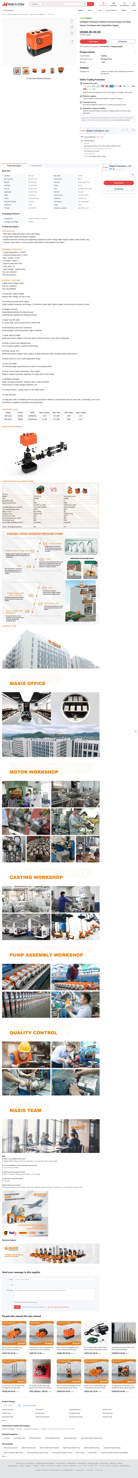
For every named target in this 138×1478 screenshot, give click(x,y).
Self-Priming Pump (35, 1438)
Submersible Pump (75, 1409)
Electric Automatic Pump (92, 1448)
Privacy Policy (99, 1470)
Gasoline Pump (107, 1417)
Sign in (134, 5)
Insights (120, 1463)
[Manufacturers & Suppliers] (13, 4)
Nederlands (73, 1466)
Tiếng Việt (115, 1466)
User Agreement (80, 1470)
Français (42, 1466)
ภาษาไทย (102, 1466)
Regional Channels (93, 1463)
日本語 (91, 1466)
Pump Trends (92, 1453)
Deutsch (65, 1466)
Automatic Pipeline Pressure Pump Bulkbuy (114, 1453)
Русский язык (51, 1466)
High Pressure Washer (42, 1417)
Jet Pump (7, 1438)
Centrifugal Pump (19, 1438)
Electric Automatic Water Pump (13, 1453)
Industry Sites (82, 1463)
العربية (79, 1466)
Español (28, 1466)
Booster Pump (40, 1413)
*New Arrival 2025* (8, 1409)
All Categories (9, 10)
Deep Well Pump (108, 1413)
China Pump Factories (10, 1448)
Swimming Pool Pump (76, 1417)
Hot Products (19, 1463)
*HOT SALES (39, 1409)
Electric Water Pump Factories (49, 1448)
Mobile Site (113, 1463)
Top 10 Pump (80, 1453)
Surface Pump (107, 1409)
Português (35, 1466)
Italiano (59, 1466)
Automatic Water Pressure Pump (37, 1453)
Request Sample (116, 46)
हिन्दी (96, 1466)
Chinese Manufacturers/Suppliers (45, 1463)
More (4, 1456)
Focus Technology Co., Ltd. (55, 1470)
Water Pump (50, 14)
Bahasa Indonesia (125, 1466)
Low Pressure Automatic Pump (62, 1453)
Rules (134, 10)
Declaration (90, 1470)
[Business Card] (133, 174)
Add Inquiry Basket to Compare (40, 78)
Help (99, 10)
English (22, 1466)
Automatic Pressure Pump (112, 1448)
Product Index (104, 1463)
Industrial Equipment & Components (17, 14)
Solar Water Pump (7, 1417)
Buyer (89, 10)
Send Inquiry (93, 42)
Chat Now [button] (123, 42)
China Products (29, 1463)
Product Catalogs (30, 1405)
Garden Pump (6, 1413)
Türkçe (108, 1466)
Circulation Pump (74, 1413)
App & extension (111, 10)
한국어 (85, 1466)
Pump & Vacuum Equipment (37, 14)
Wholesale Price (71, 1463)
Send (17, 1307)
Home (3, 14)
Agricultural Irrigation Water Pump (91, 1438)
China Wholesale (60, 1463)
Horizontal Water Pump (52, 1438)
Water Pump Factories (29, 1448)
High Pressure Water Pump (71, 1448)
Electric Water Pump (70, 1438)
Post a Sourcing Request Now (58, 1307)
